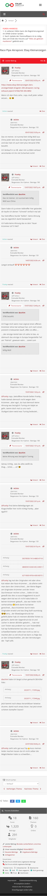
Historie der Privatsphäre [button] (22, 886)
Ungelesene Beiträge (29, 852)
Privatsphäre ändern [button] (22, 883)
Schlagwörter (10, 855)
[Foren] (3, 21)
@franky (4, 396)
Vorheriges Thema (14, 789)
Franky (18, 67)
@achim (22, 194)
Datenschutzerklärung (28, 880)
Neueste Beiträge (11, 852)
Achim (5, 111)
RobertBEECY (28, 849)
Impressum (12, 880)
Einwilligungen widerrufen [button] (22, 890)
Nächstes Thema (31, 789)
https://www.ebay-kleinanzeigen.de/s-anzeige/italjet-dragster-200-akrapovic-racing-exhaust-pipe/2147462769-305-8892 (20, 88)
